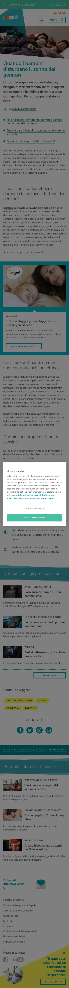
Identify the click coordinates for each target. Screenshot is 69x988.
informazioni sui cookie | (29, 495)
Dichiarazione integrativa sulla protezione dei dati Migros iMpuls (31, 497)
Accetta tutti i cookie (34, 517)
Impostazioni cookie (34, 508)
